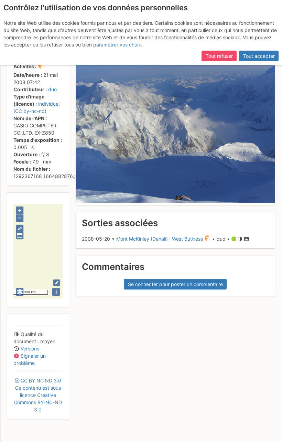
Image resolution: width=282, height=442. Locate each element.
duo (52, 89)
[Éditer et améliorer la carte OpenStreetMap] (56, 283)
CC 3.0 (38, 395)
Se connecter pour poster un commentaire (175, 284)
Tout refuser (219, 56)
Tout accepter (259, 56)
